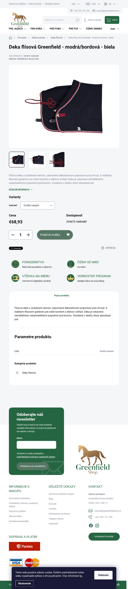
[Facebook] (91, 525)
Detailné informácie (19, 189)
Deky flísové (29, 372)
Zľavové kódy (35, 4)
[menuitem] (18, 28)
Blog (51, 499)
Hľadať (77, 20)
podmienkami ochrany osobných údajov (36, 457)
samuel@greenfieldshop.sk (108, 511)
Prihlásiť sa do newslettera (33, 466)
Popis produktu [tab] (61, 295)
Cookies (52, 508)
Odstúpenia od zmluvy (59, 513)
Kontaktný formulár (104, 536)
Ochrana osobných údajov (61, 494)
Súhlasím (103, 575)
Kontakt (53, 504)
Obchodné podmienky (19, 498)
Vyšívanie (53, 523)
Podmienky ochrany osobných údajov (23, 505)
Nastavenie (24, 583)
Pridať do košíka (50, 234)
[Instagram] (97, 525)
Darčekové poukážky (19, 521)
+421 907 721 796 (103, 517)
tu (81, 575)
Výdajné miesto (52, 4)
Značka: (24, 59)
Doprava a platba (17, 4)
